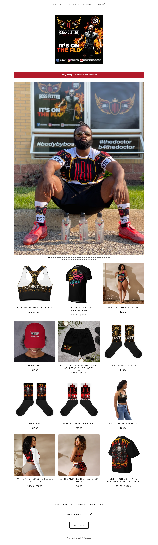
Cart (102, 504)
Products (58, 4)
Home (56, 504)
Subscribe (73, 4)
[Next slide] (140, 168)
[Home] (79, 39)
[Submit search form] (91, 514)
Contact (88, 4)
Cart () (101, 4)
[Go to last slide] (18, 168)
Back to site (79, 525)
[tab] (49, 257)
